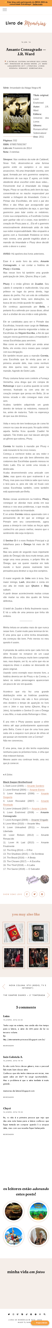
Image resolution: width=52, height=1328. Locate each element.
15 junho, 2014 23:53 (13, 1020)
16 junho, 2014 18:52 (13, 1112)
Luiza (6, 1016)
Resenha (13, 68)
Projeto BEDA (40, 1323)
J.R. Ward (42, 64)
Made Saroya (26, 1322)
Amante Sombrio (35, 786)
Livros (41, 66)
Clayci (7, 1108)
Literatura (32, 66)
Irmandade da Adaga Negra (23, 64)
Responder (8, 1046)
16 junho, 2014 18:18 (13, 1061)
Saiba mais (37, 4)
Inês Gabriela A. (13, 1057)
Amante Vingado (39, 820)
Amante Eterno (37, 790)
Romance (23, 68)
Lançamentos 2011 (16, 66)
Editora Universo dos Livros (32, 61)
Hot (6, 64)
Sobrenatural (36, 68)
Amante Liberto (39, 808)
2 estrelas (12, 61)
